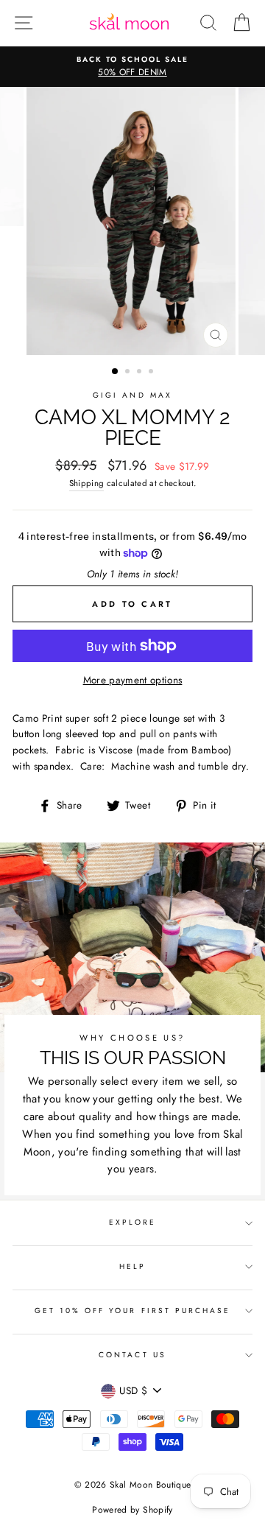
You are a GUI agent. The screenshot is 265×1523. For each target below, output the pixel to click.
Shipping (87, 483)
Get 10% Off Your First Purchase (133, 1310)
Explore (132, 1222)
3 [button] (140, 372)
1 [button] (115, 372)
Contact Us (132, 1354)
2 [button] (128, 372)
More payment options (133, 679)
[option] (132, 67)
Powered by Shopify (132, 1509)
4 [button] (152, 372)
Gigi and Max (132, 395)
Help (132, 1266)
